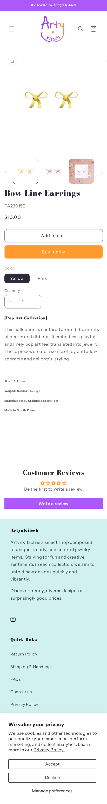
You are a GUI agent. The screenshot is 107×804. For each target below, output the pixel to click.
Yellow (17, 278)
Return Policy (23, 654)
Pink (42, 278)
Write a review (53, 503)
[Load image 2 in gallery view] (53, 171)
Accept (52, 764)
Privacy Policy (24, 704)
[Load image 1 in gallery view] (25, 171)
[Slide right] (101, 172)
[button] (11, 29)
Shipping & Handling (30, 666)
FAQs (15, 679)
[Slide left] (5, 172)
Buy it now (53, 251)
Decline (52, 777)
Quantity (12, 290)
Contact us (21, 691)
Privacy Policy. (49, 749)
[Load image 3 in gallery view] (81, 171)
